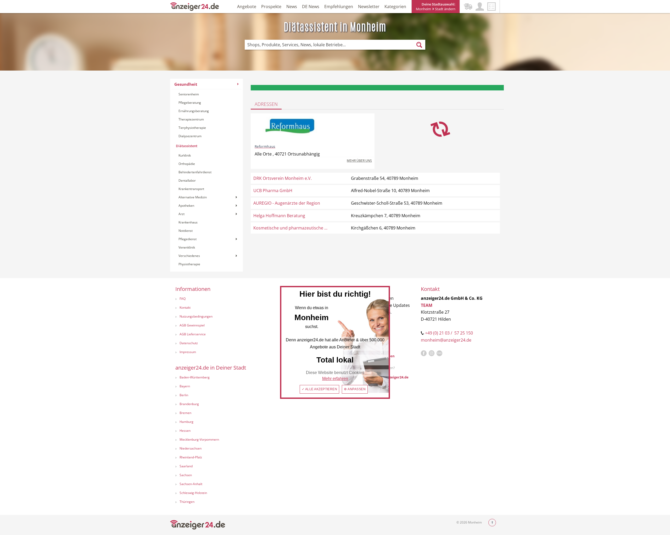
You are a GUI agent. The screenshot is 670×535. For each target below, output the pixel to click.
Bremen (185, 413)
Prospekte (271, 6)
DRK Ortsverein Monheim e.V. (282, 178)
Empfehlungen (338, 6)
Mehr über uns (359, 160)
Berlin (184, 395)
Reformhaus (265, 146)
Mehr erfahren (335, 378)
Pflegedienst (187, 239)
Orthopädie (186, 164)
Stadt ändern (444, 9)
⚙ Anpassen (355, 389)
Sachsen (186, 475)
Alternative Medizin (192, 197)
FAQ (183, 298)
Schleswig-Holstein (193, 493)
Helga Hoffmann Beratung (279, 215)
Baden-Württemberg (195, 377)
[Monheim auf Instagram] (431, 353)
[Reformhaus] (290, 128)
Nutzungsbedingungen (196, 316)
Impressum (188, 352)
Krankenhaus (188, 222)
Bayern (185, 386)
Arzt (181, 214)
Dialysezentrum (190, 136)
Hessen (185, 430)
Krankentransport (191, 189)
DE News (310, 6)
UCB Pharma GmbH (272, 190)
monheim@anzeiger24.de (446, 340)
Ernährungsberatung (193, 111)
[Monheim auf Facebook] (424, 353)
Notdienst (185, 230)
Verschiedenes (189, 256)
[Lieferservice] (467, 6)
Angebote (246, 6)
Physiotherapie (189, 264)
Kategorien (395, 6)
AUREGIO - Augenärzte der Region (286, 203)
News (291, 6)
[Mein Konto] (479, 6)
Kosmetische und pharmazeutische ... (290, 228)
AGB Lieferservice (193, 334)
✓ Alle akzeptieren (319, 389)
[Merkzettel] (491, 6)
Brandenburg (189, 404)
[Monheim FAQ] (439, 353)
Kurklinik (184, 155)
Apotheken (186, 205)
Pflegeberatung (189, 102)
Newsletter (368, 6)
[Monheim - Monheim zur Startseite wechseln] (194, 6)
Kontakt (185, 307)
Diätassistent (186, 145)
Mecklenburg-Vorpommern (199, 439)
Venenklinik (186, 247)
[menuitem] (206, 175)
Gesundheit (185, 84)
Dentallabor (187, 180)
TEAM (426, 305)
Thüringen (187, 501)
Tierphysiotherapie (192, 127)
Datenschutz (189, 343)
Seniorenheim (188, 94)
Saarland (186, 466)
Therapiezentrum (191, 119)
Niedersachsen (191, 448)
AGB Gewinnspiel (192, 325)
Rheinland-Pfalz (191, 457)
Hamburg (186, 421)
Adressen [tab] (266, 104)
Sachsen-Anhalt (191, 484)
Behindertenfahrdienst (194, 172)
